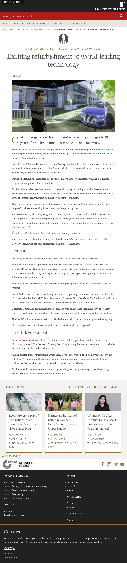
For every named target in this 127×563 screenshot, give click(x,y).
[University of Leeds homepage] (110, 6)
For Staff (71, 486)
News (12, 29)
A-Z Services (72, 482)
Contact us (78, 23)
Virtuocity (107, 149)
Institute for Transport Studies (18, 498)
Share (19, 76)
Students (71, 503)
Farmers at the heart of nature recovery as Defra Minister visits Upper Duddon (62, 422)
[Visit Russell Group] (26, 464)
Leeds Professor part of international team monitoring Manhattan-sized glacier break (24, 422)
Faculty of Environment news (44, 48)
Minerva (70, 507)
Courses (8, 511)
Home (5, 23)
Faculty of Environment (17, 16)
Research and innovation (42, 23)
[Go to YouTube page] (122, 464)
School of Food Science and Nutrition (21, 490)
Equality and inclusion (14, 515)
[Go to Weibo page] (116, 464)
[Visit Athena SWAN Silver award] (11, 464)
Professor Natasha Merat (25, 340)
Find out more (11, 557)
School (16, 23)
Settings (8, 553)
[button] (121, 16)
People (64, 23)
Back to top (10, 455)
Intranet (70, 490)
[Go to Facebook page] (103, 464)
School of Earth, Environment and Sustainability (26, 486)
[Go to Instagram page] (109, 464)
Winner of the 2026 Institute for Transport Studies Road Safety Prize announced (101, 422)
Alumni (70, 520)
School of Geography (13, 494)
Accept (9, 548)
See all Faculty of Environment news (93, 387)
